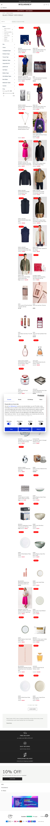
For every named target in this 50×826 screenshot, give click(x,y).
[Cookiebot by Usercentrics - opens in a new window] (39, 396)
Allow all (39, 429)
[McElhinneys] (25, 4)
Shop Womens (29, 10)
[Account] (44, 4)
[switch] (20, 424)
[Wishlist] (46, 4)
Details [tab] (19, 399)
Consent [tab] (9, 399)
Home (4, 13)
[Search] (1, 7)
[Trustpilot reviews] (29, 816)
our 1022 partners (13, 406)
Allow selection (25, 429)
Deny (11, 429)
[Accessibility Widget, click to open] (46, 815)
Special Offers (10, 13)
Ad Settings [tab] (30, 399)
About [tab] (40, 399)
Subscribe (12, 778)
